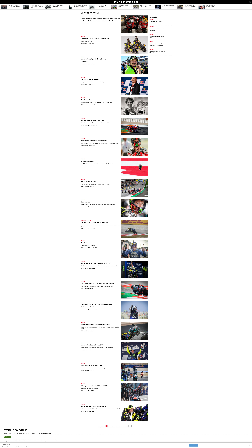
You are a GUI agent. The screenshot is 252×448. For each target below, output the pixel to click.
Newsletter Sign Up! (46, 433)
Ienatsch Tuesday (86, 220)
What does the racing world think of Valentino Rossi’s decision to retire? (97, 163)
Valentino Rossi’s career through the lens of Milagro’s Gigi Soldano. (96, 102)
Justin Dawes (84, 104)
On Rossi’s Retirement (87, 161)
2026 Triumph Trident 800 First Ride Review (156, 29)
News (82, 16)
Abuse (20, 433)
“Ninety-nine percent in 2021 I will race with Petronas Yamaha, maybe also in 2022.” (100, 408)
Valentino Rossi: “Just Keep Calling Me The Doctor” (96, 263)
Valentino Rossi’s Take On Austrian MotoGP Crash (95, 324)
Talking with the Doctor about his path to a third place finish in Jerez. (97, 347)
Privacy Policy (7, 433)
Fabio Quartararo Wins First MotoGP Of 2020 (94, 386)
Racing (83, 36)
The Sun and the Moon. (86, 41)
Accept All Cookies (193, 445)
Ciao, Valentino (85, 202)
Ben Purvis (84, 23)
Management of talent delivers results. (90, 388)
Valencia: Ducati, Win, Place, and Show (92, 120)
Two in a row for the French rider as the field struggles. (93, 368)
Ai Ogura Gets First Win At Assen (155, 22)
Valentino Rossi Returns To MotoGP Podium (93, 345)
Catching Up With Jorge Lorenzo (90, 79)
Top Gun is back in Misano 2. (87, 306)
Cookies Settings (7, 436)
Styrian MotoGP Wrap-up (88, 181)
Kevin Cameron (85, 125)
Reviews (151, 26)
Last (130, 426)
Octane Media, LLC (19, 441)
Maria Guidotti (85, 43)
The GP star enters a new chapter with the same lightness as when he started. (99, 265)
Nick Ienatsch (84, 228)
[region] (126, 445)
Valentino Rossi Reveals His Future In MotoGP (94, 406)
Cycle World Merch (35, 433)
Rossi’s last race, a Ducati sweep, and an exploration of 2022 (95, 122)
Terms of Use (15, 433)
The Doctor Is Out (86, 100)
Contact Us (26, 433)
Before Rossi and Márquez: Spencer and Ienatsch (95, 222)
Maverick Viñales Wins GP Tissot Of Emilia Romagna (96, 304)
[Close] (249, 445)
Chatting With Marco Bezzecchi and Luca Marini (95, 38)
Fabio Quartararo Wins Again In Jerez (92, 365)
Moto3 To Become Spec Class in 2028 (156, 37)
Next (127, 426)
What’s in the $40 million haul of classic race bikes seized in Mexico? (97, 20)
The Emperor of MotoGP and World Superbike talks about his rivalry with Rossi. (99, 143)
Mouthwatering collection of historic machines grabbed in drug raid (100, 18)
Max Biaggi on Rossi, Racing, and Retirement (94, 140)
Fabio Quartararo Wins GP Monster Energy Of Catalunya (97, 283)
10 (123, 426)
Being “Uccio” (84, 61)
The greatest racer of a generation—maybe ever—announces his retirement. (98, 204)
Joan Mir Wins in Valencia (88, 243)
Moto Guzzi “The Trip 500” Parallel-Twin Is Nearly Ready (156, 44)
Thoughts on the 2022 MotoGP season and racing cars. (93, 82)
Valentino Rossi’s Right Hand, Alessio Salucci (94, 59)
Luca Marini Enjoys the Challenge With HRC (157, 52)
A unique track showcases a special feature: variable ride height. (95, 184)
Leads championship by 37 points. (89, 245)
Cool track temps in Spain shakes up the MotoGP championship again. (97, 286)
